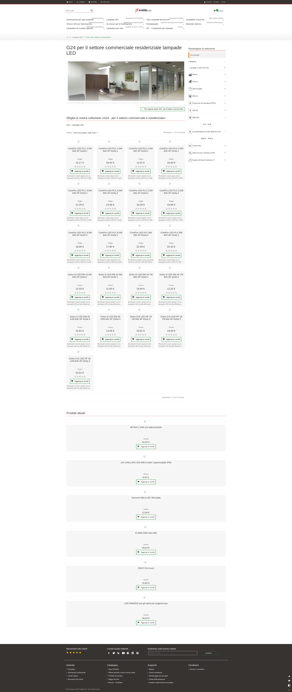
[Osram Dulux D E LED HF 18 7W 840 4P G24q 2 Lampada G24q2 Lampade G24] (171, 310)
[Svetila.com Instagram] (128, 653)
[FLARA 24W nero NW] (146, 527)
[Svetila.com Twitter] (114, 653)
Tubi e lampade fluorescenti (164, 19)
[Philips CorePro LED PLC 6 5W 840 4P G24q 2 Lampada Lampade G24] (171, 183)
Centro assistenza (155, 672)
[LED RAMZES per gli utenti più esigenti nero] (146, 597)
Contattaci (71, 669)
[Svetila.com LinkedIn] (133, 653)
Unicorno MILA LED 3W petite (146, 498)
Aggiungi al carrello (81, 171)
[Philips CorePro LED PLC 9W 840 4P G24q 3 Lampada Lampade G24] (171, 225)
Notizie (151, 669)
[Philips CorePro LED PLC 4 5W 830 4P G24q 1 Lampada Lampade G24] (110, 141)
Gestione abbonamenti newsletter (161, 682)
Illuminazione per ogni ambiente (85, 19)
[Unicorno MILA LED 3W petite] (146, 492)
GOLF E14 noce (146, 568)
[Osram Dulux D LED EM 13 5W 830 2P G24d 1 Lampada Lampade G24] (79, 267)
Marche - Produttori (115, 682)
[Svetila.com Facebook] (109, 653)
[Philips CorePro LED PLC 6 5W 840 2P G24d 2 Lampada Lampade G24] (141, 183)
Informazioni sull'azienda (77, 672)
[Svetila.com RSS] (119, 653)
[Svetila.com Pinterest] (137, 653)
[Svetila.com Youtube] (123, 653)
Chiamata (82, 2)
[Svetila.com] (144, 10)
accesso (209, 653)
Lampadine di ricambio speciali (85, 27)
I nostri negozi (73, 676)
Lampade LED (124, 19)
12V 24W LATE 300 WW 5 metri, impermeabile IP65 (146, 462)
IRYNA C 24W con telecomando (146, 427)
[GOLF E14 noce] (146, 562)
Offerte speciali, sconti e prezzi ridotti (121, 672)
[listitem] (80, 161)
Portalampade (164, 23)
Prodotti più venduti (115, 676)
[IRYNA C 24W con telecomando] (146, 421)
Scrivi (71, 2)
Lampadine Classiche (204, 19)
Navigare (94, 2)
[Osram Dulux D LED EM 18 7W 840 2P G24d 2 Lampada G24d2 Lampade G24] (171, 267)
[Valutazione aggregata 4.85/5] (74, 652)
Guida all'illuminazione (157, 679)
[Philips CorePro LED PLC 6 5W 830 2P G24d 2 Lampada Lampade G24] (79, 183)
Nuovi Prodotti (113, 669)
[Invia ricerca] (92, 10)
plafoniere (164, 106)
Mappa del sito (113, 679)
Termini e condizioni (197, 669)
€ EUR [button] (224, 2)
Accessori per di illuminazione (124, 23)
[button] (105, 2)
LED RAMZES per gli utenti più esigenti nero (146, 603)
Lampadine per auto (124, 27)
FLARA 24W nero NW (146, 533)
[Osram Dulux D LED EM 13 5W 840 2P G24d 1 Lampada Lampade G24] (110, 267)
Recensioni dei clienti (75, 679)
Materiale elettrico (204, 23)
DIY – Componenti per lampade (164, 27)
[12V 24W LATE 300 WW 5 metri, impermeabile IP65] (146, 456)
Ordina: (69, 133)
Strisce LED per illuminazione (85, 23)
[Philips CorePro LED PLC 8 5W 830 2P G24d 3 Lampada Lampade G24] (79, 225)
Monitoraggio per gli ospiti (158, 676)
